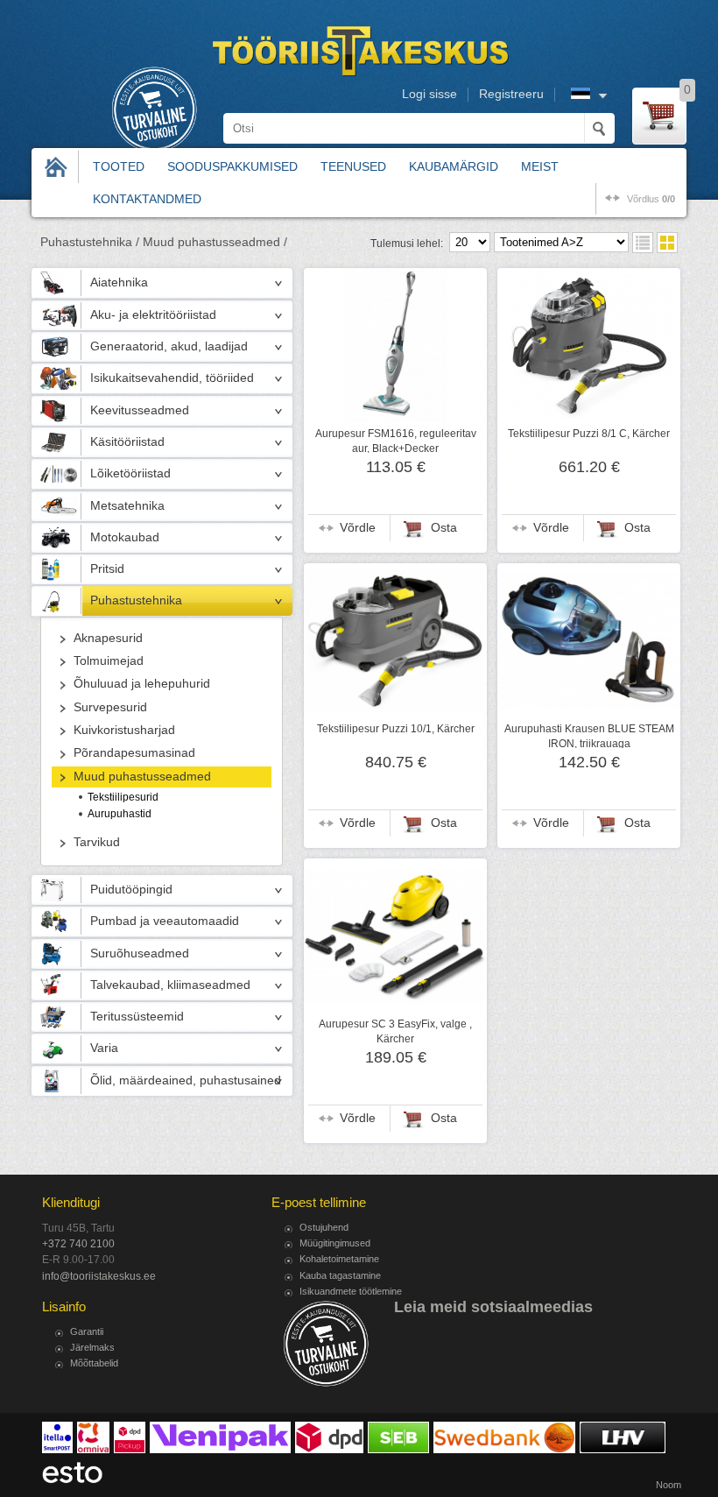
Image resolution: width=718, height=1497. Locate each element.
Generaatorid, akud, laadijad (169, 346)
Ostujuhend (323, 1227)
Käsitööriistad (127, 441)
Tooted (118, 166)
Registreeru (511, 94)
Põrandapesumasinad (134, 752)
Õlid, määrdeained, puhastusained (185, 1080)
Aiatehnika (119, 282)
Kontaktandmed (147, 199)
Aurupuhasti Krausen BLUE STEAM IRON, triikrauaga (589, 736)
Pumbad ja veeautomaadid (164, 921)
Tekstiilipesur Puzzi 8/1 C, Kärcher (589, 433)
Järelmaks (92, 1347)
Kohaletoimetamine (339, 1258)
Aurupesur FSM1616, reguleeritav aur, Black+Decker (395, 440)
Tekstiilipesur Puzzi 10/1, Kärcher (396, 729)
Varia (104, 1048)
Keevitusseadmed (139, 410)
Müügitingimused (334, 1243)
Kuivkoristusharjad (124, 730)
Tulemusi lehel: (406, 243)
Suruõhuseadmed (139, 953)
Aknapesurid (108, 638)
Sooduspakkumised (232, 166)
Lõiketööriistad (130, 473)
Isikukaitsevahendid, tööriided (172, 378)
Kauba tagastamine (340, 1275)
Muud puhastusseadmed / (215, 242)
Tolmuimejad (109, 660)
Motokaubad (124, 537)
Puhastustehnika (136, 600)
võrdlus (651, 199)
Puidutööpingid (131, 889)
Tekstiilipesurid (123, 797)
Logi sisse (429, 94)
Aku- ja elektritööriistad (153, 314)
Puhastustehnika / (89, 242)
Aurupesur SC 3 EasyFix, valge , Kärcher (395, 1031)
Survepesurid (110, 707)
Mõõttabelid (94, 1363)
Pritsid (107, 568)
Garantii (86, 1331)
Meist (540, 166)
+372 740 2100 (78, 1244)
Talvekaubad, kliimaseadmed (170, 985)
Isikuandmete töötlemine (350, 1291)
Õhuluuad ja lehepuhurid (142, 683)
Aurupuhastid (119, 814)
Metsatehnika (127, 505)
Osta (444, 527)
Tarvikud (97, 842)
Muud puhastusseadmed (142, 776)
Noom (668, 1484)
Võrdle (358, 527)
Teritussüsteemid (137, 1016)
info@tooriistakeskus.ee (99, 1276)
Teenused (353, 166)
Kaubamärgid (453, 166)
